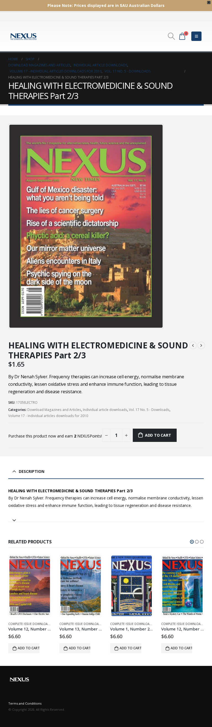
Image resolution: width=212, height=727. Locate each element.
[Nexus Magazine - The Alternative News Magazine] (23, 36)
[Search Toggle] (171, 36)
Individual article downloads (105, 409)
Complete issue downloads (30, 624)
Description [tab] (31, 471)
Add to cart (158, 435)
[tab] (106, 518)
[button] (191, 541)
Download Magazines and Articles (54, 409)
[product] (30, 586)
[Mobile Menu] (196, 36)
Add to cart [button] (29, 648)
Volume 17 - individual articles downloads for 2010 (48, 415)
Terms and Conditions (24, 703)
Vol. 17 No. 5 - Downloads (149, 409)
